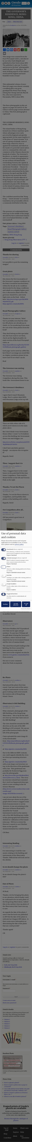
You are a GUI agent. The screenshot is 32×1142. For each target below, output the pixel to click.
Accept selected (15, 604)
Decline (5, 604)
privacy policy (19, 544)
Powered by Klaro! (25, 608)
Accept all (26, 604)
